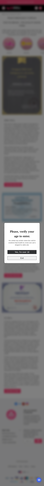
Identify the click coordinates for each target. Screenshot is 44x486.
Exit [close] (22, 258)
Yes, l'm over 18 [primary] (22, 252)
